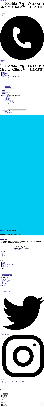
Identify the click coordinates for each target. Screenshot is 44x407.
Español (1, 9)
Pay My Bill (4, 10)
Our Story (4, 265)
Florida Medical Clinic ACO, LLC (8, 264)
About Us (4, 263)
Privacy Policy (5, 266)
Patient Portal (4, 12)
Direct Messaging (5, 382)
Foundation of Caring (6, 280)
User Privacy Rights (3, 239)
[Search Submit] (0, 64)
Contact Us (4, 283)
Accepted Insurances (6, 273)
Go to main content (3, 0)
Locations (4, 255)
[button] (0, 389)
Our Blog (4, 279)
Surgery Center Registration (7, 275)
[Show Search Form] (0, 114)
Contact (4, 230)
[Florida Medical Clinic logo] (22, 70)
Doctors (3, 253)
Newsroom (4, 282)
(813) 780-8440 (17, 249)
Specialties (4, 254)
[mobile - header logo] (22, 7)
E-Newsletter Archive (6, 281)
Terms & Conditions (6, 383)
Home (1, 230)
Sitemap (3, 384)
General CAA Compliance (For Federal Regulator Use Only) (13, 381)
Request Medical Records (7, 274)
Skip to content (2, 387)
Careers (3, 13)
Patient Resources (5, 257)
